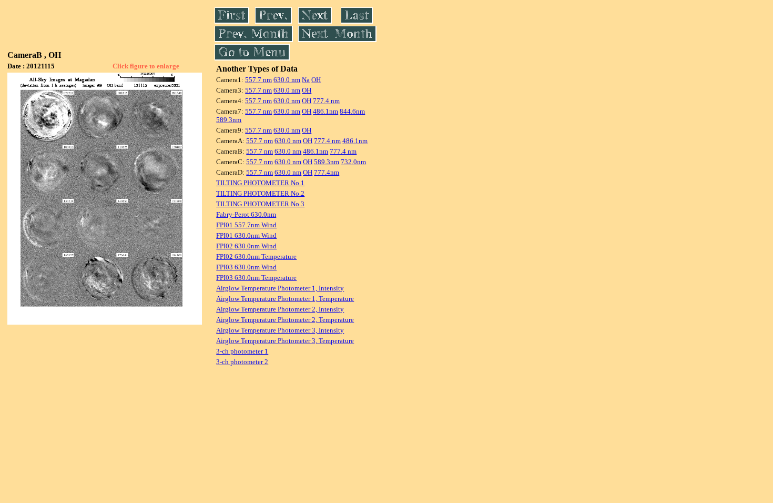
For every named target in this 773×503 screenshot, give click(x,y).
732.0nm (353, 162)
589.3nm (228, 120)
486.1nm (325, 111)
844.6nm (352, 111)
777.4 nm (326, 101)
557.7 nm (258, 80)
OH (316, 80)
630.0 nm (286, 80)
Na (306, 80)
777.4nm (326, 172)
